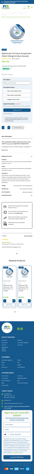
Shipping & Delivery (22, 378)
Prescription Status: (9, 87)
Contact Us (20, 376)
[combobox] (6, 434)
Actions (3, 166)
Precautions (5, 173)
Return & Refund (6, 380)
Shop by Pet (5, 342)
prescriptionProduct (7, 195)
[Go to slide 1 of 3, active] (15, 312)
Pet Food (4, 345)
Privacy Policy (5, 385)
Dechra (19, 360)
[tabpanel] (13, 244)
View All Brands (21, 367)
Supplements (5, 347)
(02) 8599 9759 (7, 394)
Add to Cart (9, 304)
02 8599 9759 (19, 213)
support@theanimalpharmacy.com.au (13, 403)
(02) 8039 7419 (7, 400)
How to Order (9, 143)
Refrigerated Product (7, 156)
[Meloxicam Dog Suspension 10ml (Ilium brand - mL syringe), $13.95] (9, 273)
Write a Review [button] (15, 58)
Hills (18, 362)
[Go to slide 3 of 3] (18, 312)
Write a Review (28, 236)
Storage (3, 185)
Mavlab (19, 365)
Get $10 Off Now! (17, 457)
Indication (4, 159)
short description (6, 192)
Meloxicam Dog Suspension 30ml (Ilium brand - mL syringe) (23, 287)
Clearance (19, 340)
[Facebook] (18, 329)
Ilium (3, 365)
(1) (10, 58)
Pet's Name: (7, 79)
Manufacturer (5, 189)
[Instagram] (22, 329)
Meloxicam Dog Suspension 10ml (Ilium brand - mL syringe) (8, 287)
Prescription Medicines (23, 342)
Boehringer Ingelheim (7, 360)
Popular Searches (4, 349)
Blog (3, 383)
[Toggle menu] (31, 7)
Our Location (5, 378)
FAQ (18, 380)
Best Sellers (4, 340)
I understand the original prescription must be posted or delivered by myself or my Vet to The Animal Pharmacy (16, 119)
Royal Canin (4, 367)
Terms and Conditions (22, 383)
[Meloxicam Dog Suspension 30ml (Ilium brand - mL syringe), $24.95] (25, 273)
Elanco (3, 362)
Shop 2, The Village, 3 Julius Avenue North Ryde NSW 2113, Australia (17, 407)
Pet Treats (19, 345)
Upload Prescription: (11, 104)
